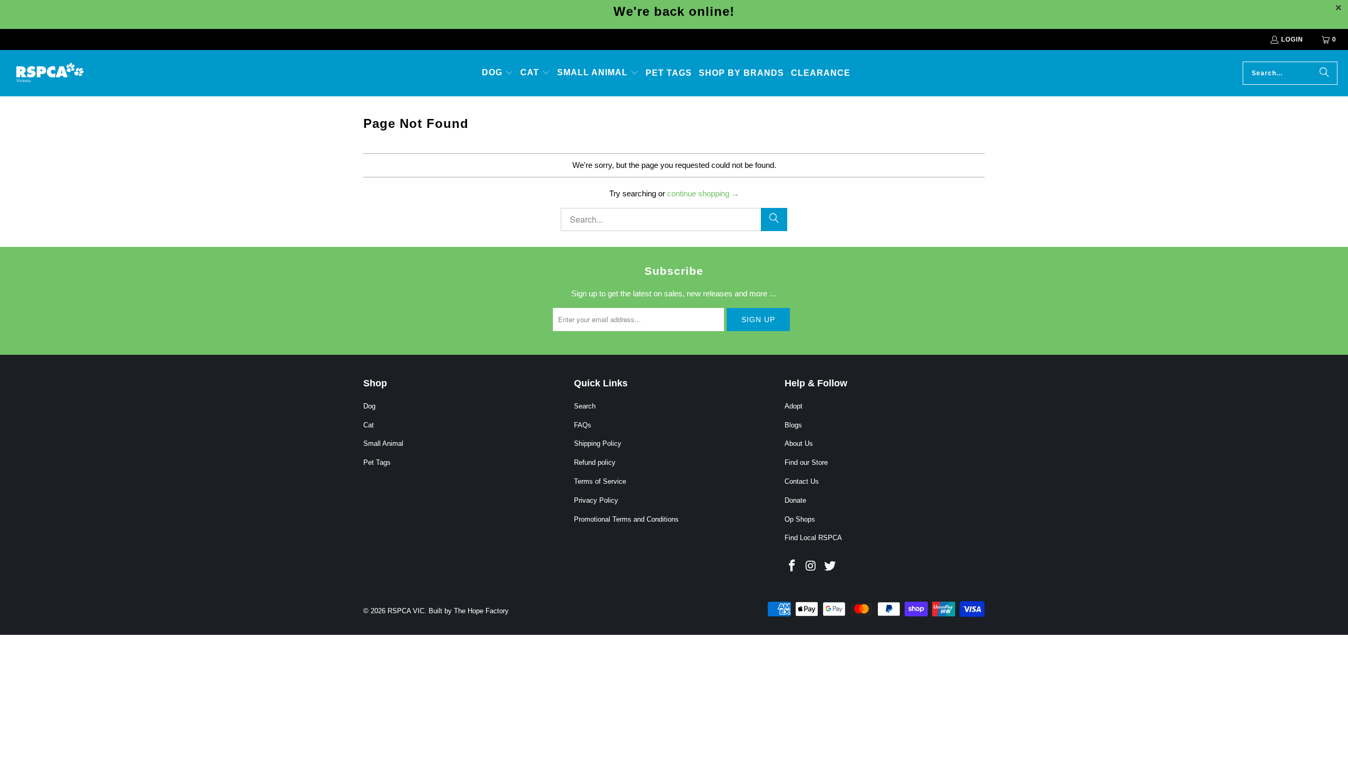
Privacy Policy (596, 500)
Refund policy (595, 462)
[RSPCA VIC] (50, 73)
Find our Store (806, 462)
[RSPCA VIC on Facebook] (792, 566)
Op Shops (800, 519)
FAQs (582, 425)
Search (585, 406)
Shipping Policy (597, 443)
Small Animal (383, 443)
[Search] (1324, 73)
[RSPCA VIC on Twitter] (830, 566)
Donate (795, 500)
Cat (368, 425)
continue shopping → (703, 193)
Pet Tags (377, 462)
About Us (799, 443)
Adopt (793, 406)
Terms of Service (600, 481)
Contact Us (802, 481)
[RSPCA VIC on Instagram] (811, 566)
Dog (369, 406)
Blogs (793, 425)
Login (1292, 39)
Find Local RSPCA (813, 538)
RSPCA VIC (406, 611)
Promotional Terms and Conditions (626, 519)
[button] (497, 73)
